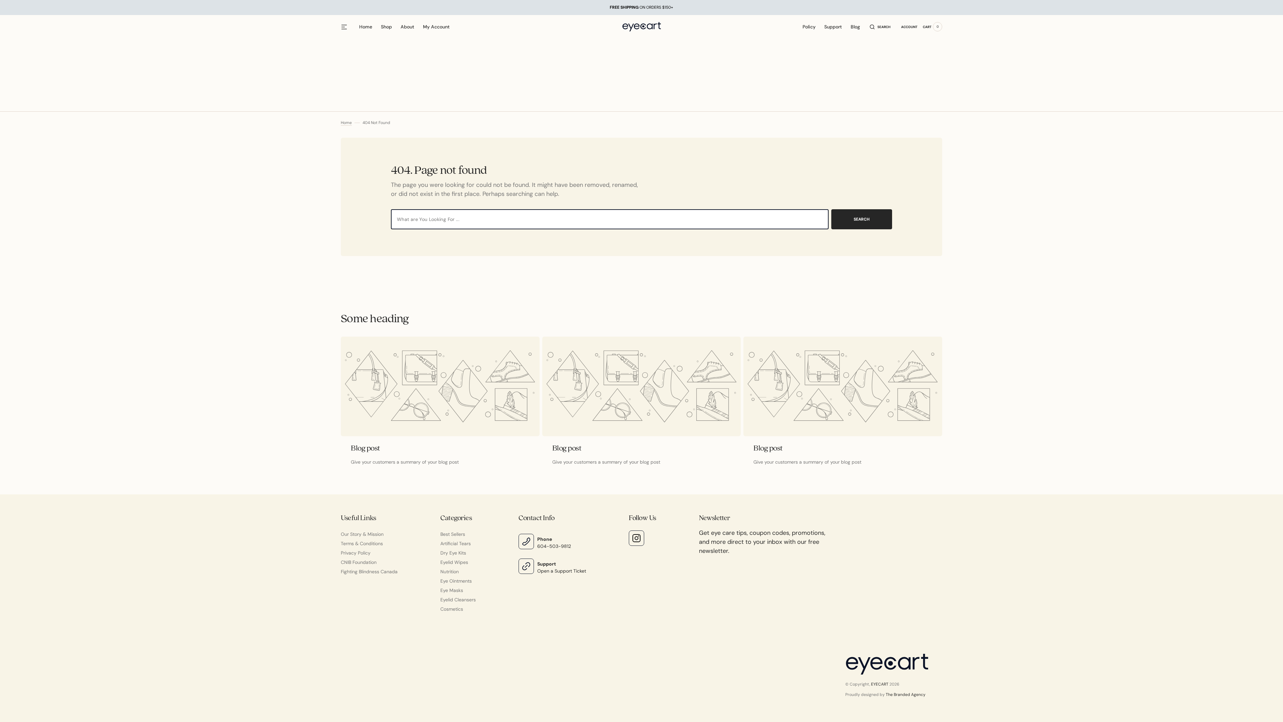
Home (346, 122)
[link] (440, 386)
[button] (880, 26)
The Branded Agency (905, 694)
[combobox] (610, 219)
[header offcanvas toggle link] (346, 26)
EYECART (879, 684)
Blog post (365, 449)
